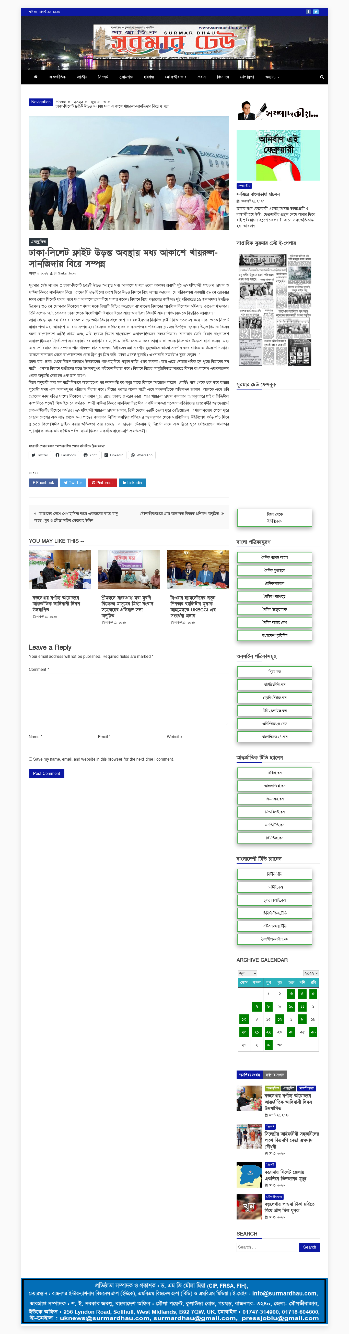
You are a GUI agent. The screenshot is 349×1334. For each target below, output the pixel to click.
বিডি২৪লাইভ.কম (275, 710)
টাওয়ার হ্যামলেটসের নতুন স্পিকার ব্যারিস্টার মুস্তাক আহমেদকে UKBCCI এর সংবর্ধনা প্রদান (193, 607)
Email (104, 736)
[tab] (250, 1075)
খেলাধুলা (247, 77)
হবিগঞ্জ (149, 77)
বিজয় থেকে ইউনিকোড (275, 517)
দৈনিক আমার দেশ (275, 622)
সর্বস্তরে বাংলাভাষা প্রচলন (258, 194)
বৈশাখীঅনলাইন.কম (274, 939)
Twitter (316, 11)
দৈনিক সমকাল (274, 583)
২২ (268, 1032)
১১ (302, 1006)
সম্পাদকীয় (244, 186)
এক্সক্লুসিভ (38, 241)
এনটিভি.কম (275, 887)
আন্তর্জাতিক (57, 77)
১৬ (280, 1019)
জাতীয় (82, 77)
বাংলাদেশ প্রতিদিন (274, 635)
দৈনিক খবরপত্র (274, 596)
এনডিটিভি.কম (274, 825)
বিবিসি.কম (275, 773)
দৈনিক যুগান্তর (274, 570)
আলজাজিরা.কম (274, 786)
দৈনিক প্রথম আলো (274, 557)
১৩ (244, 1019)
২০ (244, 1032)
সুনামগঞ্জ (126, 77)
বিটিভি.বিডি (274, 874)
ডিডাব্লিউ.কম (275, 812)
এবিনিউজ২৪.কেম (274, 723)
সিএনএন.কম (275, 799)
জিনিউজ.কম (274, 838)
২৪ (291, 1032)
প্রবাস (202, 77)
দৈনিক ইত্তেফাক (275, 609)
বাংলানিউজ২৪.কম (274, 736)
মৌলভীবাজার (176, 77)
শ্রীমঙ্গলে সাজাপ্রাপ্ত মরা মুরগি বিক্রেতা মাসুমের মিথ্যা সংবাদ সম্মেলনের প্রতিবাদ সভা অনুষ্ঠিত (127, 607)
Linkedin (134, 482)
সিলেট (103, 77)
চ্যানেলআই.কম (275, 900)
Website (174, 736)
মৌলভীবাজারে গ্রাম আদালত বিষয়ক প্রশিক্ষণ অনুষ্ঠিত (179, 513)
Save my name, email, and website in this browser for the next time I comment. (104, 759)
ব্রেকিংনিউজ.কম (274, 697)
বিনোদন (223, 77)
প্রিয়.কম (275, 671)
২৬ (313, 1032)
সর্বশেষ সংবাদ (275, 1075)
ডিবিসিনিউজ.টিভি (275, 913)
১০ (291, 1006)
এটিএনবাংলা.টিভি (274, 926)
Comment (39, 669)
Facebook (308, 11)
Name (35, 736)
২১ (256, 1032)
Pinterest (104, 482)
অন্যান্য (270, 77)
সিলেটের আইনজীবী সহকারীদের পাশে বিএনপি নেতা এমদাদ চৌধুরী (292, 1140)
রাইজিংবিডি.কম (274, 684)
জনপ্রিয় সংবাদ (249, 1075)
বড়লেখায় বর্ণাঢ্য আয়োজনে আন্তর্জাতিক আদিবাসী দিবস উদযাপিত (56, 604)
